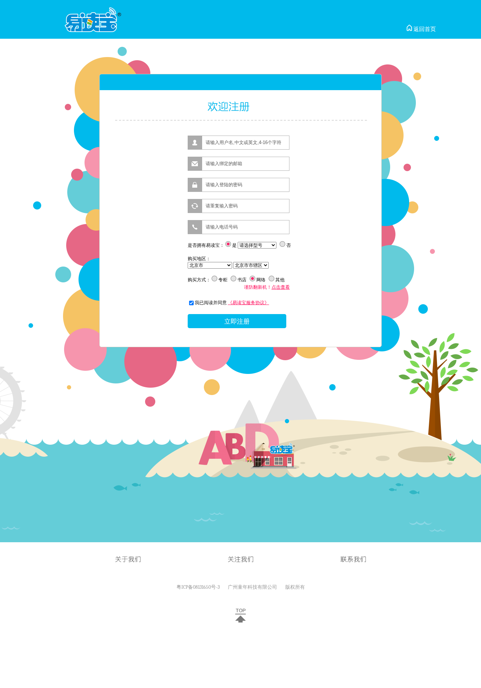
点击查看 (280, 287)
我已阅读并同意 (211, 302)
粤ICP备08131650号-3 (198, 587)
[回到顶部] (240, 621)
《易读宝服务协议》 (248, 302)
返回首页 (424, 29)
